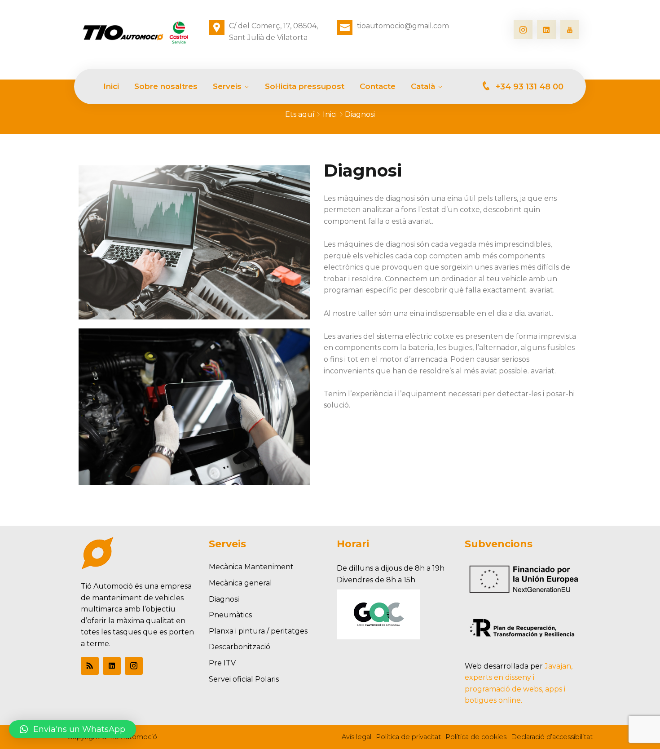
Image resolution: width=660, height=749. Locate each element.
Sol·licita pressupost (304, 86)
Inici (111, 86)
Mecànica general (240, 583)
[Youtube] (569, 30)
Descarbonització (239, 647)
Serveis (227, 86)
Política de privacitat (408, 737)
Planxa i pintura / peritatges (258, 631)
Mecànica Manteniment (251, 567)
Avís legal (356, 737)
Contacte (378, 86)
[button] (72, 729)
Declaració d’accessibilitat (552, 737)
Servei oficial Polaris (244, 679)
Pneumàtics (230, 615)
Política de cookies (475, 737)
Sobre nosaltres (166, 86)
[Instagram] (523, 30)
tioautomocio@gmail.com (403, 26)
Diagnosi (224, 599)
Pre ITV (222, 663)
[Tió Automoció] (138, 33)
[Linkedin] (546, 30)
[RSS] (90, 666)
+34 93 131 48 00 (529, 87)
